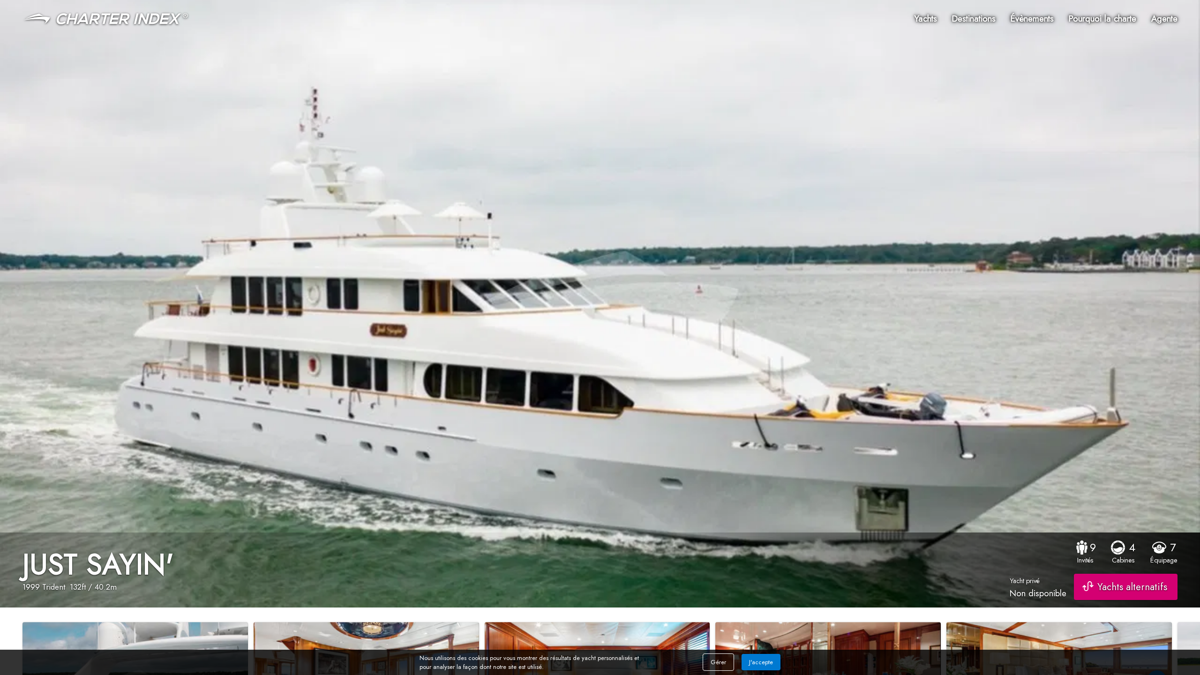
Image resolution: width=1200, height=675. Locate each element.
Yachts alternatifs (1132, 587)
